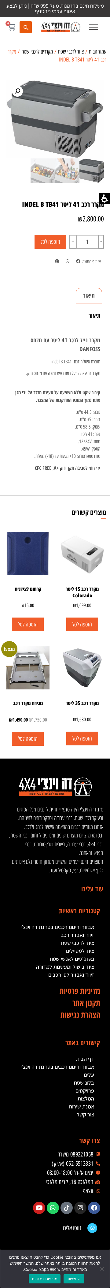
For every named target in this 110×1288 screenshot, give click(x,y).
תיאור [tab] (89, 295)
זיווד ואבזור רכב (77, 934)
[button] (93, 27)
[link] (60, 27)
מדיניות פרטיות (45, 1278)
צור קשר (85, 1114)
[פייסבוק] (94, 1208)
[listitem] (78, 261)
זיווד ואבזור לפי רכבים (71, 974)
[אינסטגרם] (80, 1208)
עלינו (89, 1074)
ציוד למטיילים (80, 950)
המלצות (86, 1098)
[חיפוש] (26, 27)
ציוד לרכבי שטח (71, 51)
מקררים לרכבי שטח (37, 51)
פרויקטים (84, 1090)
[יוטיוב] (39, 1208)
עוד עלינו (92, 888)
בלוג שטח (84, 1082)
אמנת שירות (81, 1106)
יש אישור (74, 1278)
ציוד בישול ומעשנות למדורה (65, 966)
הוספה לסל (50, 241)
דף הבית (85, 1058)
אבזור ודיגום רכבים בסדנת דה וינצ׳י (57, 926)
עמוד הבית (97, 51)
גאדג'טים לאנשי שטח (72, 958)
